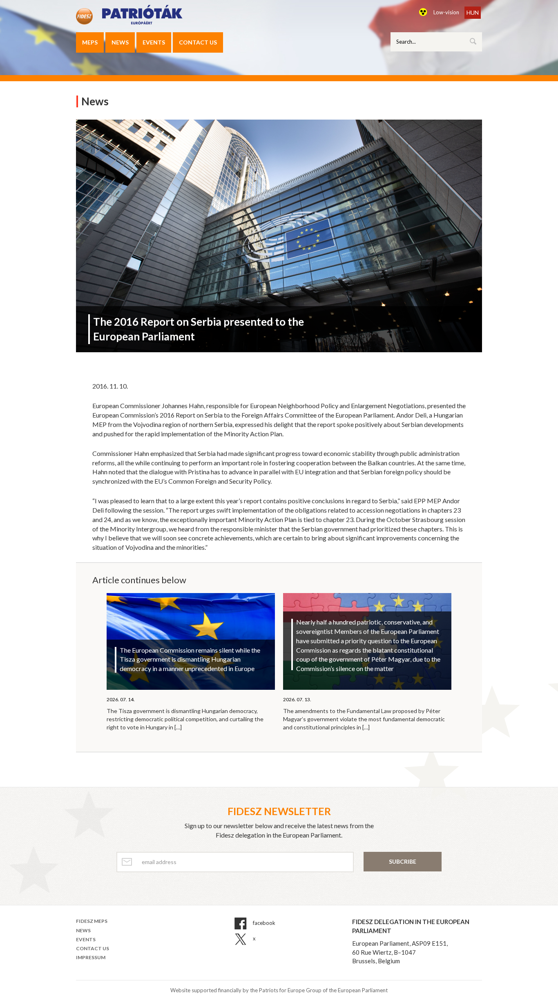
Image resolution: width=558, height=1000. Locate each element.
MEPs (90, 42)
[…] (178, 727)
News (120, 42)
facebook (263, 923)
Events (154, 42)
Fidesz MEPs (91, 921)
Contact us (198, 42)
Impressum (90, 957)
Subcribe (402, 861)
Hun (472, 12)
